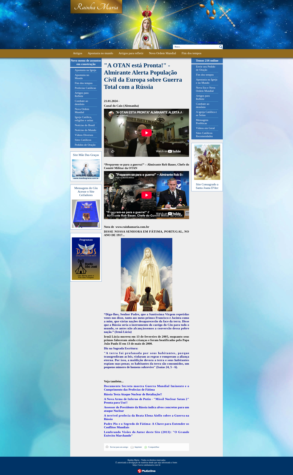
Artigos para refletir (131, 53)
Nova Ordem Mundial (162, 53)
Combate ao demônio (81, 102)
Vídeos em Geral (205, 128)
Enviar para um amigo (119, 447)
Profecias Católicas (85, 87)
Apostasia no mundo (100, 53)
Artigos (77, 53)
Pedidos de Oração (85, 144)
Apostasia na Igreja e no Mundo (206, 81)
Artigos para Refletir (82, 94)
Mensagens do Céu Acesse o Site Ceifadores (86, 191)
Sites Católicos (83, 139)
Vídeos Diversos (84, 134)
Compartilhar (153, 447)
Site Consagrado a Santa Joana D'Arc (207, 186)
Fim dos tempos (191, 53)
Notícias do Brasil (85, 125)
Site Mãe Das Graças (86, 155)
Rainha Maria (96, 7)
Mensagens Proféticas (202, 121)
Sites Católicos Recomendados (204, 134)
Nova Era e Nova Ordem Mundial (205, 89)
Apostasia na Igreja (85, 70)
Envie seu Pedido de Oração (205, 68)
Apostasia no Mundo (82, 76)
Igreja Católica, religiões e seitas (84, 119)
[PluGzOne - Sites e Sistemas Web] (146, 471)
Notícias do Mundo (85, 130)
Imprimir (138, 447)
